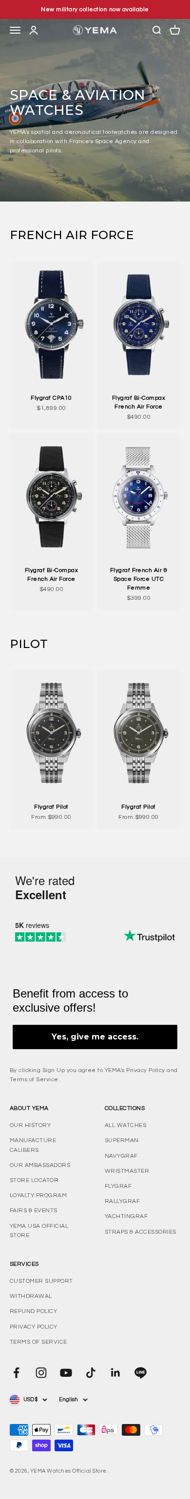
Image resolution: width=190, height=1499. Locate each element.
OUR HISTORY (30, 1125)
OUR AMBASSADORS (40, 1165)
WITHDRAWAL (31, 1296)
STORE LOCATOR (34, 1180)
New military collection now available (95, 9)
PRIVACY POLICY (33, 1327)
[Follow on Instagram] (41, 1372)
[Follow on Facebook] (16, 1372)
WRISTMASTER (127, 1171)
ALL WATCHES (125, 1125)
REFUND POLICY (33, 1311)
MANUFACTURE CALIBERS (33, 1145)
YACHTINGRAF (126, 1216)
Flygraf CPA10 (51, 398)
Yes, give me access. (95, 1036)
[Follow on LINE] (140, 1372)
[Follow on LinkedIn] (115, 1372)
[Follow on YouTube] (66, 1372)
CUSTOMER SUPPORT (41, 1281)
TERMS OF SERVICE (38, 1342)
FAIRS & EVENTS (33, 1210)
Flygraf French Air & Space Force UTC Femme (139, 579)
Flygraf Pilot (51, 807)
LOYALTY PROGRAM (38, 1195)
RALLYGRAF (122, 1201)
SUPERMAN (122, 1140)
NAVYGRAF (121, 1156)
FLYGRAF (118, 1186)
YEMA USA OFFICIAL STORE (39, 1231)
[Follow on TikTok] (90, 1372)
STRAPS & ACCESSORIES (140, 1232)
